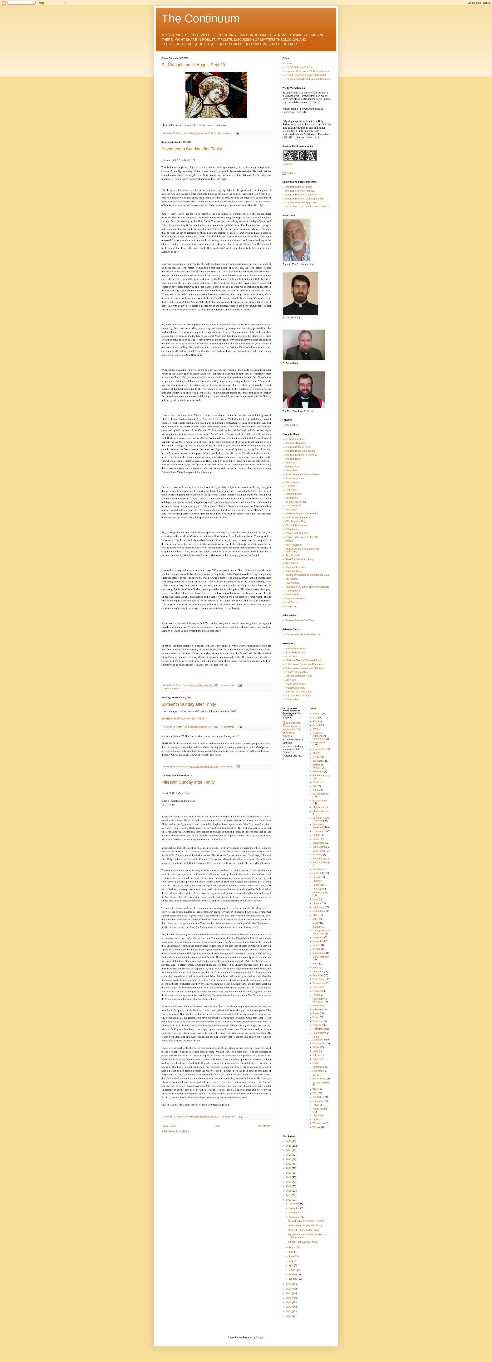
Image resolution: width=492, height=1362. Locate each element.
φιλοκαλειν (290, 606)
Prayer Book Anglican (296, 533)
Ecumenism (318, 847)
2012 (289, 1284)
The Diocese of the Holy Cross (301, 202)
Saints (315, 1047)
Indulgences (318, 907)
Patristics (317, 987)
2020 (289, 1168)
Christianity (318, 807)
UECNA (316, 1115)
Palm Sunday (319, 979)
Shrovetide (318, 1071)
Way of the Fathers (295, 598)
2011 (289, 1289)
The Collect (318, 1097)
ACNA (315, 721)
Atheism (316, 782)
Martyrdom (318, 937)
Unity (315, 1119)
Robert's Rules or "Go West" (299, 620)
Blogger (260, 1337)
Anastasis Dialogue (295, 443)
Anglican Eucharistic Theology (301, 454)
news (315, 967)
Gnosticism (318, 869)
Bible (315, 790)
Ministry (316, 945)
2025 (289, 1146)
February (294, 1274)
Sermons (174, 688)
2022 (289, 1159)
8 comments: (227, 766)
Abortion (316, 713)
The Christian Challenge (298, 695)
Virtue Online (292, 594)
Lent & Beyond (293, 505)
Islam (315, 915)
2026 (289, 1141)
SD (314, 1063)
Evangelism (318, 858)
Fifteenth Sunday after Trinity (188, 782)
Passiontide (318, 983)
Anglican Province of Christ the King (304, 198)
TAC (314, 1089)
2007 (289, 1307)
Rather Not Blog (293, 544)
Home (217, 1126)
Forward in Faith (293, 494)
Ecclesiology (319, 843)
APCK (315, 757)
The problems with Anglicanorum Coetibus (307, 79)
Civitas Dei (291, 470)
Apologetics (291, 425)
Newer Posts (169, 1126)
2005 (289, 1316)
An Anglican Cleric (295, 439)
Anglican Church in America (299, 190)
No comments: (225, 133)
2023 (289, 1155)
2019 (289, 1173)
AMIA (315, 729)
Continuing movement (318, 826)
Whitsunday (318, 1123)
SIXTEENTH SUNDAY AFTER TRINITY (183, 718)
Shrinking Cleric (293, 571)
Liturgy (316, 922)
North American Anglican (298, 517)
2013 (289, 1199)
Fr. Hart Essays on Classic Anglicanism (305, 75)
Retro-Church (292, 555)
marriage (317, 926)
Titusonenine (292, 582)
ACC (314, 717)
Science (316, 1059)
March (292, 1270)
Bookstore (288, 164)
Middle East (318, 941)
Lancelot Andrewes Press (298, 676)
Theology (317, 1101)
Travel (315, 1105)
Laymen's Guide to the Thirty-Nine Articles (307, 71)
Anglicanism (318, 742)
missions (317, 949)
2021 (289, 1164)
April (291, 1265)
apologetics (318, 761)
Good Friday (318, 873)
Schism (316, 1055)
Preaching (317, 1021)
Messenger (291, 509)
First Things (291, 490)
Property (316, 1025)
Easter (315, 839)
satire (315, 1051)
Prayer (315, 1017)
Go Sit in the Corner (295, 501)
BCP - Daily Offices (295, 652)
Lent (314, 919)
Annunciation (319, 749)
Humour (316, 903)
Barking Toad (292, 466)
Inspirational (318, 911)
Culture (316, 835)
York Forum (291, 602)
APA (314, 753)
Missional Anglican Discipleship (301, 513)
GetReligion (291, 498)
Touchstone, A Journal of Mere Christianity (307, 586)
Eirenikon (290, 486)
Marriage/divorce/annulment (321, 932)
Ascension (317, 771)
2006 (289, 1311)
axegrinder (291, 462)
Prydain (289, 541)
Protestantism (319, 1029)
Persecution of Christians (319, 1000)
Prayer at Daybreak (295, 683)
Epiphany (317, 854)
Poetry (315, 1013)
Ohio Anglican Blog (295, 521)
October (293, 1212)
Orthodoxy (317, 975)
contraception (319, 831)
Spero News (291, 579)
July (291, 1252)
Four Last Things (321, 862)
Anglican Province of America (300, 194)
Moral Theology (320, 957)
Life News (290, 680)
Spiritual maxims (321, 1082)
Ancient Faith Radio (295, 648)
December (294, 1203)
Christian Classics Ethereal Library (303, 660)
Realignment (319, 1033)
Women (316, 1127)
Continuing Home (294, 478)
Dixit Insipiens (292, 482)
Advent (316, 725)
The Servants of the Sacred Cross (302, 634)
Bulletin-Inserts (320, 794)
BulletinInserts (319, 800)
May (291, 1261)
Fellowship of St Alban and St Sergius (304, 668)
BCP (314, 786)
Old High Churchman (296, 525)
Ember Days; (319, 850)
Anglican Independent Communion (319, 736)
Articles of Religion (317, 766)
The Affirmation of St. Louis (299, 67)
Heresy (316, 877)
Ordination (317, 971)
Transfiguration (293, 590)
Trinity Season (319, 1109)
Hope (315, 899)
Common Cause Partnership (321, 819)
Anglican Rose (293, 458)
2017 (289, 1181)
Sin (314, 1074)
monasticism (319, 953)
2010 (289, 1293)
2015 (289, 1190)
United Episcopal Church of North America (307, 206)
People (316, 995)
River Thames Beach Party (299, 559)
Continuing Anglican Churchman (302, 474)
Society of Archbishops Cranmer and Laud (307, 575)
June (291, 1256)
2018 (289, 1177)
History (316, 881)
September (295, 1217)
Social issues (319, 1078)
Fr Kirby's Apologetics (296, 672)
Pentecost (317, 991)
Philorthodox (292, 529)
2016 (289, 1186)
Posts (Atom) (182, 1131)
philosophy (318, 1009)
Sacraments (318, 1043)
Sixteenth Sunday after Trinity (188, 704)
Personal (317, 1005)
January (293, 1279)
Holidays (317, 885)
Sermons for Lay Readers (298, 691)
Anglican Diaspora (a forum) (300, 451)
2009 (289, 1298)
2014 (289, 1195)
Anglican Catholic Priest (297, 447)
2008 (289, 1302)
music (315, 963)
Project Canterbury (295, 687)
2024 (289, 1150)
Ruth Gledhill (292, 563)
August (293, 1247)
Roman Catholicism (318, 1038)
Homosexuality (320, 892)
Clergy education (321, 811)
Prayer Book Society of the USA (301, 537)
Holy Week (318, 888)
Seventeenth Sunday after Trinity (191, 148)
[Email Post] (237, 133)
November (294, 1208)
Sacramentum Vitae (295, 567)
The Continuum (200, 18)
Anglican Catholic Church (298, 187)
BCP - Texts (291, 656)
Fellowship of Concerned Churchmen (304, 664)
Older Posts (264, 1126)
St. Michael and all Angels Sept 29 (193, 64)
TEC (314, 1093)
